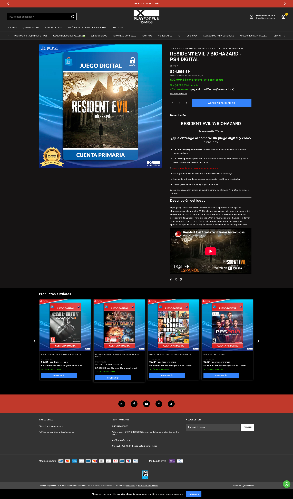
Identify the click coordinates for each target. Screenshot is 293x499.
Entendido (194, 494)
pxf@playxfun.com (121, 440)
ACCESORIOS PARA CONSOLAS (218, 36)
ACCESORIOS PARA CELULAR (254, 36)
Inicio (172, 48)
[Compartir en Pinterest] (181, 279)
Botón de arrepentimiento (148, 485)
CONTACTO (117, 27)
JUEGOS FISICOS (99, 36)
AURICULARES (165, 36)
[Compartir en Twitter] (176, 279)
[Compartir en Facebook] (171, 279)
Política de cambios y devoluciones (56, 432)
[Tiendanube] (243, 486)
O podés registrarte (265, 18)
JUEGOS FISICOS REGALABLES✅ (69, 36)
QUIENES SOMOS (31, 27)
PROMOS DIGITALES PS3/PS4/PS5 (30, 36)
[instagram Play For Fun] (121, 403)
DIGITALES (12, 27)
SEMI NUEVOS (280, 36)
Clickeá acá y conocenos (51, 426)
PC (179, 36)
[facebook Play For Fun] (134, 403)
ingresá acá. (130, 485)
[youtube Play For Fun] (146, 403)
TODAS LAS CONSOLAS (124, 36)
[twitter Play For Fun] (171, 403)
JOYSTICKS (147, 36)
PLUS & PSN (192, 36)
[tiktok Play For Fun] (158, 403)
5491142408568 (120, 426)
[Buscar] (72, 17)
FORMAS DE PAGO (54, 27)
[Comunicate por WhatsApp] (286, 484)
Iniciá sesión (268, 15)
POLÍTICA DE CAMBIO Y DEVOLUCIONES (87, 27)
